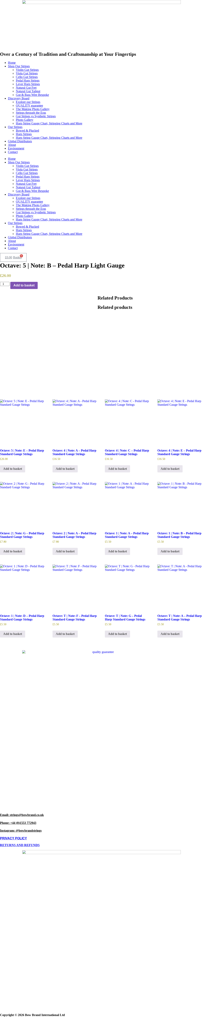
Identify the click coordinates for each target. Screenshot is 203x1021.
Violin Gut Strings (27, 69)
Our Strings (15, 127)
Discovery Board (18, 98)
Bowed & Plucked (27, 130)
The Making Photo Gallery (33, 109)
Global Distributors (20, 141)
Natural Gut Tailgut (28, 91)
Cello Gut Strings (27, 77)
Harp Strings (24, 134)
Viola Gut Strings (27, 73)
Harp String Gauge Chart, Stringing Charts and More (49, 123)
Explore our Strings (28, 102)
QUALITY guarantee (29, 105)
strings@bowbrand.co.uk (22, 815)
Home (12, 62)
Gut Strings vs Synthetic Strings (36, 116)
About (12, 144)
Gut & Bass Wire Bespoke (32, 94)
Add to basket (23, 285)
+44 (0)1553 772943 (18, 823)
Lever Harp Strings (28, 84)
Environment (16, 148)
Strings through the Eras (31, 112)
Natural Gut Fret (26, 87)
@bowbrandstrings (21, 830)
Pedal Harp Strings (27, 80)
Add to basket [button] (12, 468)
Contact (13, 152)
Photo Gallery (24, 119)
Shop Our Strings (19, 66)
